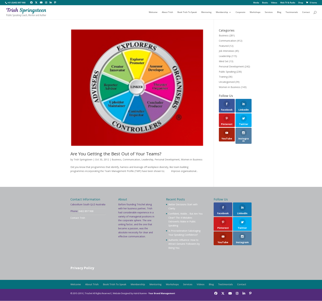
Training (223, 76)
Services (269, 12)
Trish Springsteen (83, 159)
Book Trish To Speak (187, 12)
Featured (224, 45)
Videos (274, 3)
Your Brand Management (161, 293)
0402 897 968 (86, 211)
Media (256, 3)
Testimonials (292, 12)
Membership (222, 12)
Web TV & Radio (287, 3)
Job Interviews (226, 50)
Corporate (240, 12)
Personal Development (167, 159)
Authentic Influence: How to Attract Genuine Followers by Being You (184, 244)
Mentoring (206, 12)
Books (265, 3)
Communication (131, 159)
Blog (279, 12)
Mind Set (223, 61)
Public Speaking (227, 71)
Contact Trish (77, 217)
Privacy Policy (82, 268)
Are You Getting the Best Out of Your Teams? (115, 154)
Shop (300, 3)
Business (116, 159)
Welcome (153, 12)
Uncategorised (227, 81)
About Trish (167, 12)
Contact (306, 12)
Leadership (147, 159)
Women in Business (191, 159)
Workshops (255, 12)
